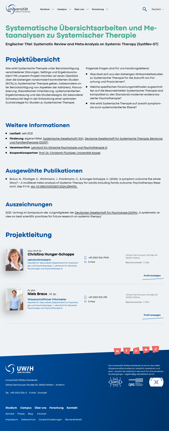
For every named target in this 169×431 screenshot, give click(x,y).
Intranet (41, 413)
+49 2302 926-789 (97, 297)
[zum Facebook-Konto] (127, 351)
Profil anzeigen (152, 275)
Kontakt (42, 392)
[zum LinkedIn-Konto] (117, 352)
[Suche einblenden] (144, 9)
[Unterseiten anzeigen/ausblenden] (53, 9)
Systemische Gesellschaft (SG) (63, 138)
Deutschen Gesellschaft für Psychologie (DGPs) (106, 212)
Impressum (12, 419)
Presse (21, 413)
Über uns (79, 9)
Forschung (98, 9)
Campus (62, 9)
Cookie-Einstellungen (50, 419)
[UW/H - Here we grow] (18, 9)
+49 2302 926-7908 (98, 257)
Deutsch (156, 9)
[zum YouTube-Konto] (146, 350)
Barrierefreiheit (73, 419)
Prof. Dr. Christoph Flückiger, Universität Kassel (69, 152)
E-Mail (91, 262)
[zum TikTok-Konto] (155, 349)
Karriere (10, 413)
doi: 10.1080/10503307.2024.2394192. (54, 186)
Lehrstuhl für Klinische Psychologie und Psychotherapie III (69, 147)
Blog (30, 413)
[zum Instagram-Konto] (136, 350)
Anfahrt (60, 384)
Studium (45, 9)
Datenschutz (28, 419)
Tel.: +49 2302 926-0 (16, 392)
